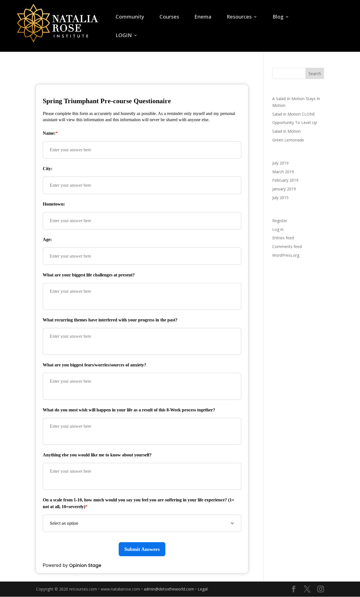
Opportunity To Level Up (294, 122)
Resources (239, 17)
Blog (278, 17)
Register (279, 220)
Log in (278, 229)
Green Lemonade (288, 140)
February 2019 (285, 180)
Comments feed (287, 246)
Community (130, 17)
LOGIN (124, 36)
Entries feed (283, 237)
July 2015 (280, 197)
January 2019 (284, 189)
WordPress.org (285, 255)
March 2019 (283, 171)
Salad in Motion (286, 131)
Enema (203, 17)
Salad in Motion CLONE (293, 114)
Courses (169, 17)
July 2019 (280, 163)
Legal (203, 589)
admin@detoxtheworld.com (169, 589)
